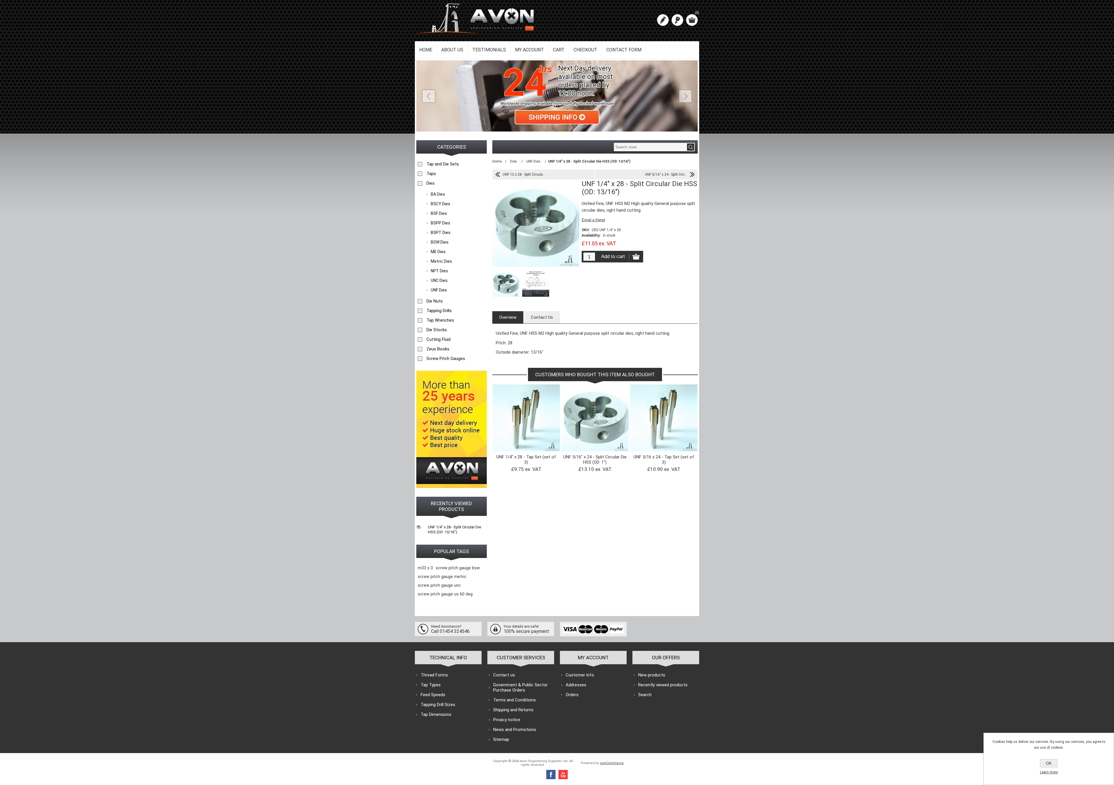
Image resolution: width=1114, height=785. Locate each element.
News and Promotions (514, 729)
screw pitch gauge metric (442, 576)
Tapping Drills (439, 310)
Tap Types (431, 684)
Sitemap (501, 739)
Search (645, 694)
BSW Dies (440, 242)
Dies (430, 183)
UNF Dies (439, 290)
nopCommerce (612, 763)
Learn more (1049, 772)
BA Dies (438, 194)
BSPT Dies (441, 232)
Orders (572, 694)
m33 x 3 (425, 568)
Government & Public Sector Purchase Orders (520, 687)
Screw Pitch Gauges (445, 358)
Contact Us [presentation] (542, 317)
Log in (677, 20)
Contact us (504, 675)
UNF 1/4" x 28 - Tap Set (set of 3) (526, 459)
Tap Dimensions (436, 714)
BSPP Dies (440, 223)
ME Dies (438, 251)
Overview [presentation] (507, 317)
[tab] (507, 317)
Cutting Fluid (438, 339)
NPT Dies (439, 271)
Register (663, 20)
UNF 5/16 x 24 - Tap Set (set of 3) (664, 459)
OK (1049, 763)
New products (651, 675)
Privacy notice (506, 719)
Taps (431, 173)
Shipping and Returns (513, 709)
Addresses (576, 684)
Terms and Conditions (514, 700)
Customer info (580, 675)
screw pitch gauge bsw (458, 568)
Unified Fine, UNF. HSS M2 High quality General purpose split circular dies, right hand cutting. (595, 406)
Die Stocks (436, 329)
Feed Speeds (433, 694)
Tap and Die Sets (442, 164)
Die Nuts (434, 301)
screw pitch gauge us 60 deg (445, 594)
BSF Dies (439, 213)
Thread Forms (434, 675)
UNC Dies (439, 280)
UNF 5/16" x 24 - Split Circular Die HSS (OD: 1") (595, 459)
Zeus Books (437, 349)
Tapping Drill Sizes (438, 704)
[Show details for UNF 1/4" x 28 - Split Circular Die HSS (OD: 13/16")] (418, 527)
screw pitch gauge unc (439, 585)
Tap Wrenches (440, 320)
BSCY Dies (440, 203)
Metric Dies (441, 261)
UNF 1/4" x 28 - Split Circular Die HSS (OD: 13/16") (454, 529)
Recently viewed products (663, 684)
